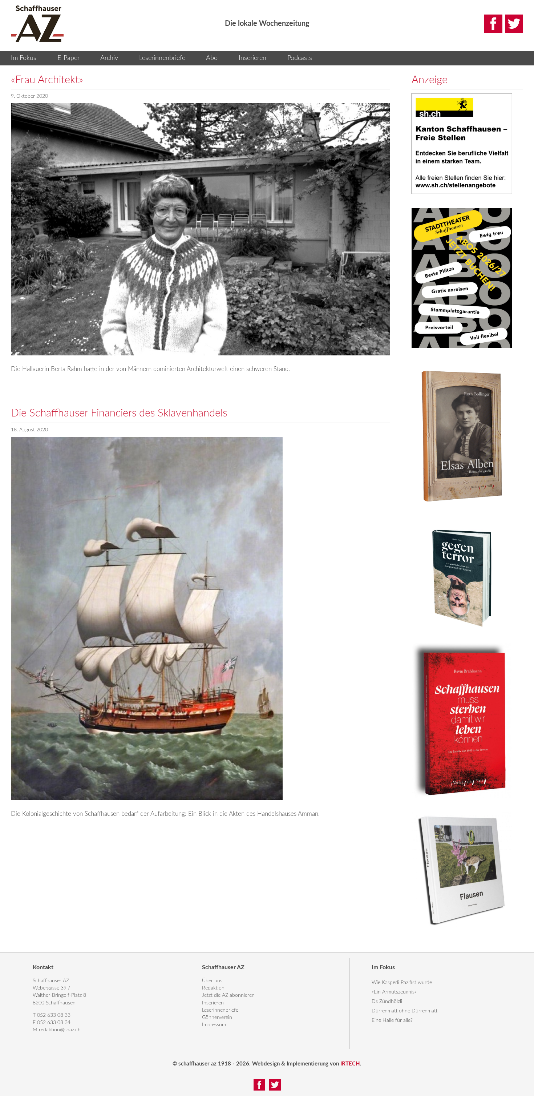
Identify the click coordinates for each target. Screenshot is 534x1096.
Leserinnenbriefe (162, 58)
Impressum (214, 1024)
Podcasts (299, 58)
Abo (212, 58)
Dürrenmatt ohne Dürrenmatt (404, 1011)
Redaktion (213, 988)
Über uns (212, 980)
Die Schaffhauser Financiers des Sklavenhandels (119, 413)
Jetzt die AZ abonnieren (228, 995)
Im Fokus (23, 58)
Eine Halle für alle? (392, 1020)
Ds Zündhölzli (387, 1001)
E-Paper (68, 58)
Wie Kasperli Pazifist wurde (402, 982)
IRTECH (350, 1064)
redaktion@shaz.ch (60, 1029)
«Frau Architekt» (47, 80)
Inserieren (252, 58)
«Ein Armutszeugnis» (394, 992)
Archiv (109, 58)
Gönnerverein (217, 1017)
